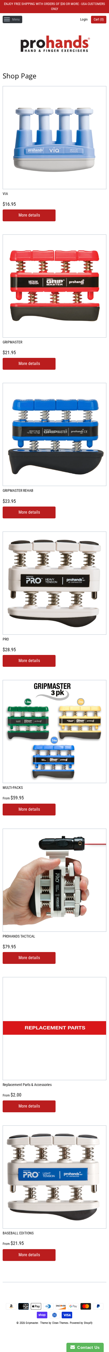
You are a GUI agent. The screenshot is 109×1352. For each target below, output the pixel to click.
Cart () (99, 19)
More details (29, 215)
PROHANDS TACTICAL (19, 936)
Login (84, 19)
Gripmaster (32, 1323)
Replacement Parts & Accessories (27, 1085)
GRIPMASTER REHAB (18, 490)
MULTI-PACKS (13, 787)
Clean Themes (60, 1323)
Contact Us (87, 1347)
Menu (16, 19)
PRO (6, 639)
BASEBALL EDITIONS (18, 1233)
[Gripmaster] (54, 45)
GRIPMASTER (12, 342)
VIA (5, 194)
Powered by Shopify (81, 1323)
